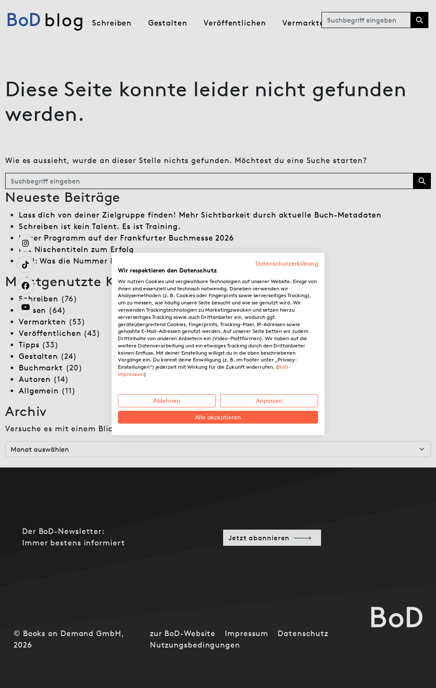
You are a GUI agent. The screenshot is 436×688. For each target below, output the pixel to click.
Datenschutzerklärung (286, 263)
